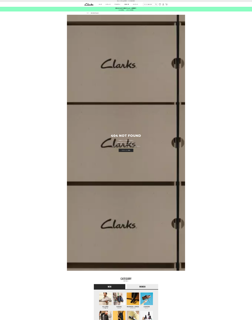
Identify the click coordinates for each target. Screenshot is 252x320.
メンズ (100, 4)
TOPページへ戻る (126, 150)
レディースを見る (129, 9)
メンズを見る (121, 9)
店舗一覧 (126, 4)
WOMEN (142, 286)
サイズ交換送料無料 (131, 0)
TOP (88, 13)
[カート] (166, 4)
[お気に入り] (160, 4)
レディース (108, 4)
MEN (109, 286)
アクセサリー (117, 4)
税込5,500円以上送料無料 (122, 0)
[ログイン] (163, 4)
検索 (156, 4)
